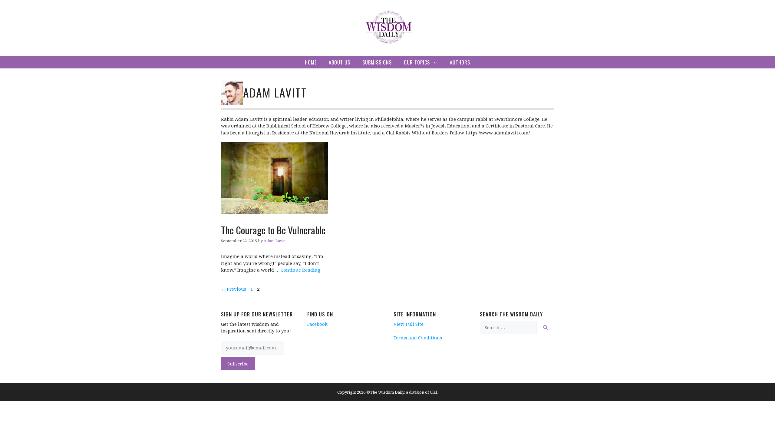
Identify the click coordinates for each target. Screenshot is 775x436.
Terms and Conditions (418, 338)
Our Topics (417, 62)
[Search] (545, 327)
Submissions (377, 62)
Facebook (317, 324)
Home (311, 62)
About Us (339, 62)
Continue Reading (300, 270)
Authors (460, 62)
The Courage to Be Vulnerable (273, 230)
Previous (233, 289)
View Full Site (409, 324)
